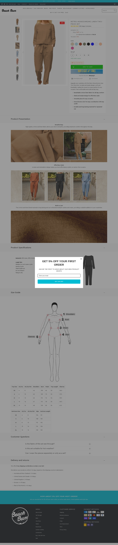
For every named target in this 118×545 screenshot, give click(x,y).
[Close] (81, 259)
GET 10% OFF (59, 281)
